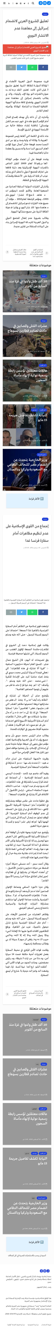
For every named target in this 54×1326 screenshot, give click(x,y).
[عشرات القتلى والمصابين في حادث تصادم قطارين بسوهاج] (27, 336)
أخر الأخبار (43, 365)
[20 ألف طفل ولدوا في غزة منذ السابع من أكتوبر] (27, 291)
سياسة (45, 14)
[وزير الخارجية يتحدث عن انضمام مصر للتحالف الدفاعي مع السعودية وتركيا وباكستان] (27, 469)
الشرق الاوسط (42, 455)
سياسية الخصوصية (33, 1325)
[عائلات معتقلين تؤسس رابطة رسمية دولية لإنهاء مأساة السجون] (27, 380)
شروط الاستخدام (46, 1325)
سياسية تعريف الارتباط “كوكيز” (16, 1325)
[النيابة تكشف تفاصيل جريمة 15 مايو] (27, 425)
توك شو (35, 410)
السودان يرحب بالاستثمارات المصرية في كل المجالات (27, 1255)
